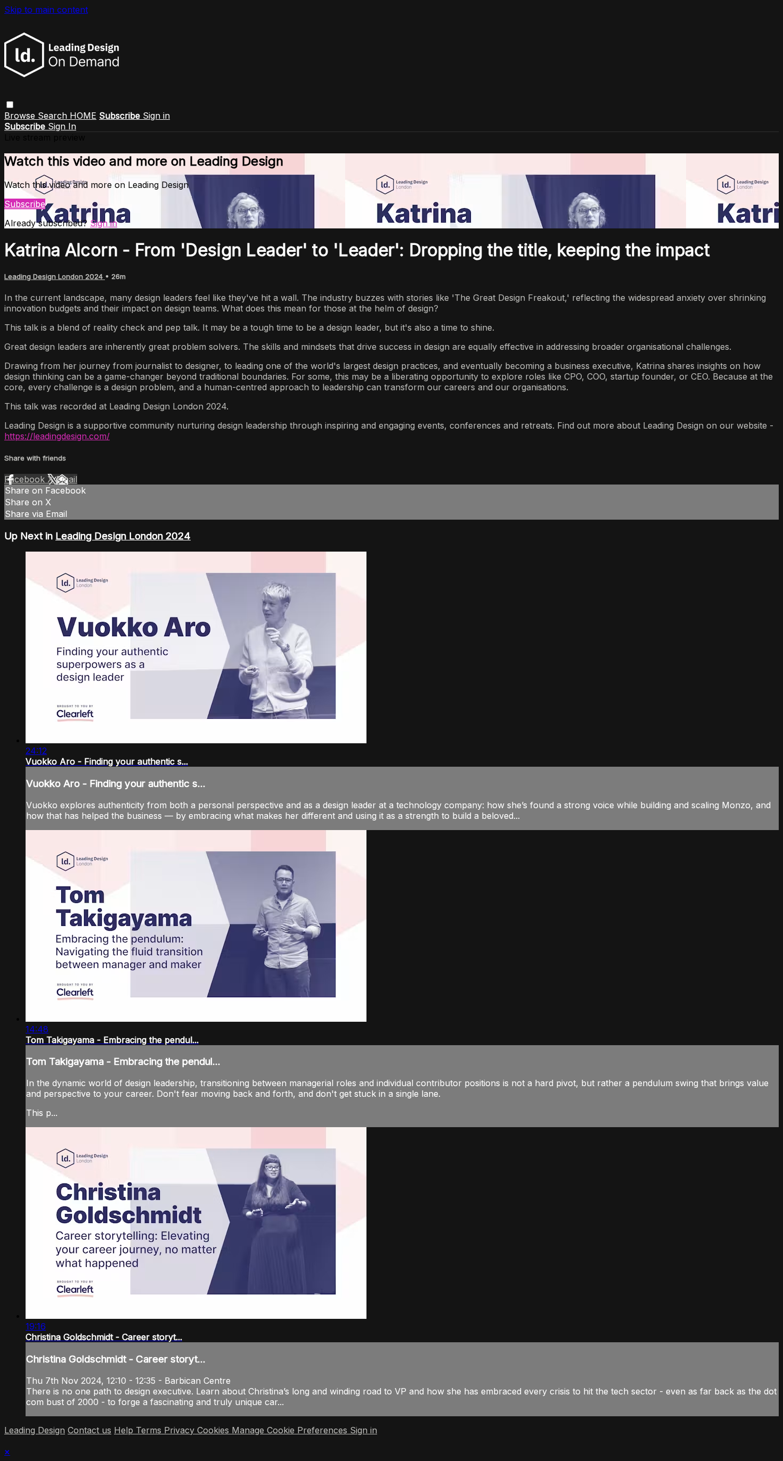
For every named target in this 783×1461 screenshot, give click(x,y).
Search (54, 115)
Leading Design (34, 1430)
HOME (83, 115)
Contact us (89, 1430)
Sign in (156, 115)
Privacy (180, 1430)
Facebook (25, 479)
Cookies (214, 1430)
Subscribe (24, 204)
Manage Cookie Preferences (291, 1430)
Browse (21, 115)
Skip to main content (46, 9)
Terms (150, 1430)
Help (125, 1430)
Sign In (62, 126)
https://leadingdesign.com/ (57, 436)
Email (66, 479)
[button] (9, 104)
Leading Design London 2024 (54, 276)
